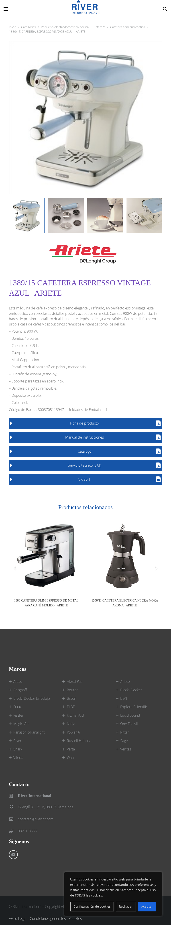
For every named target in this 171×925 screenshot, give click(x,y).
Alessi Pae (75, 681)
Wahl (71, 757)
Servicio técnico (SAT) (84, 465)
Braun (71, 698)
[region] (113, 894)
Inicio (12, 27)
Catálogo (84, 451)
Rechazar (126, 906)
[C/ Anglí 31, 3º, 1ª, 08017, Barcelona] (13, 807)
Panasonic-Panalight (29, 732)
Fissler (18, 715)
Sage (124, 740)
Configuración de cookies (92, 906)
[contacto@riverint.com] (13, 819)
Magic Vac (21, 723)
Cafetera (99, 27)
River (17, 740)
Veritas (125, 749)
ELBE (71, 706)
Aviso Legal (17, 918)
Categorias (28, 27)
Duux (17, 706)
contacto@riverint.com (35, 819)
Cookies (75, 918)
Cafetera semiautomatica (127, 27)
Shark (17, 749)
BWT (123, 698)
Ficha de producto (84, 423)
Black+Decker (131, 689)
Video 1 (84, 479)
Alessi (17, 681)
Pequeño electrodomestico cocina (65, 27)
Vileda (18, 757)
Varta (71, 749)
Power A (73, 732)
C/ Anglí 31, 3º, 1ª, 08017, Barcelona (45, 807)
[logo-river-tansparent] (86, 9)
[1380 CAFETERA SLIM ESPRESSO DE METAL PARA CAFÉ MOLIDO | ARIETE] (46, 555)
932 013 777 (28, 831)
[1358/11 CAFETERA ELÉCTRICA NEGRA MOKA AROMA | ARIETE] (124, 555)
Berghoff (20, 689)
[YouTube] (13, 854)
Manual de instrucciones (84, 437)
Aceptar (147, 906)
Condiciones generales (48, 918)
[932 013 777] (13, 831)
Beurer (72, 689)
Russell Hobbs (78, 740)
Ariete (125, 681)
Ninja (71, 723)
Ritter (124, 732)
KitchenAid (75, 715)
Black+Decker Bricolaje (31, 698)
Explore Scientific (134, 706)
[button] (6, 9)
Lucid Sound (130, 715)
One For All (129, 723)
